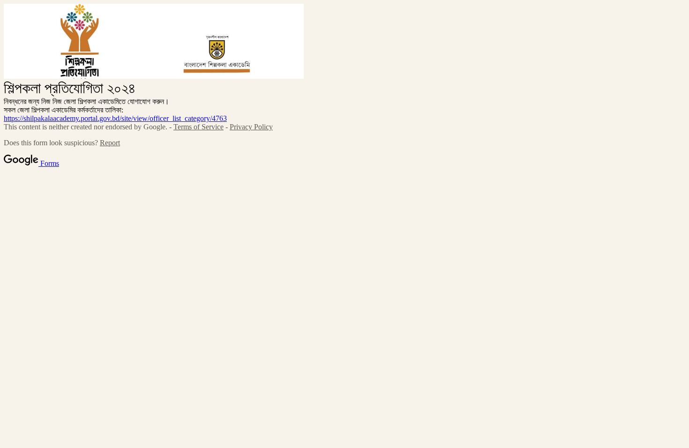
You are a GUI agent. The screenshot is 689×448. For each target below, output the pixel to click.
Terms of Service (198, 127)
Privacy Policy (251, 127)
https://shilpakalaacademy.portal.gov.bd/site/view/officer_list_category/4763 (115, 118)
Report (110, 143)
